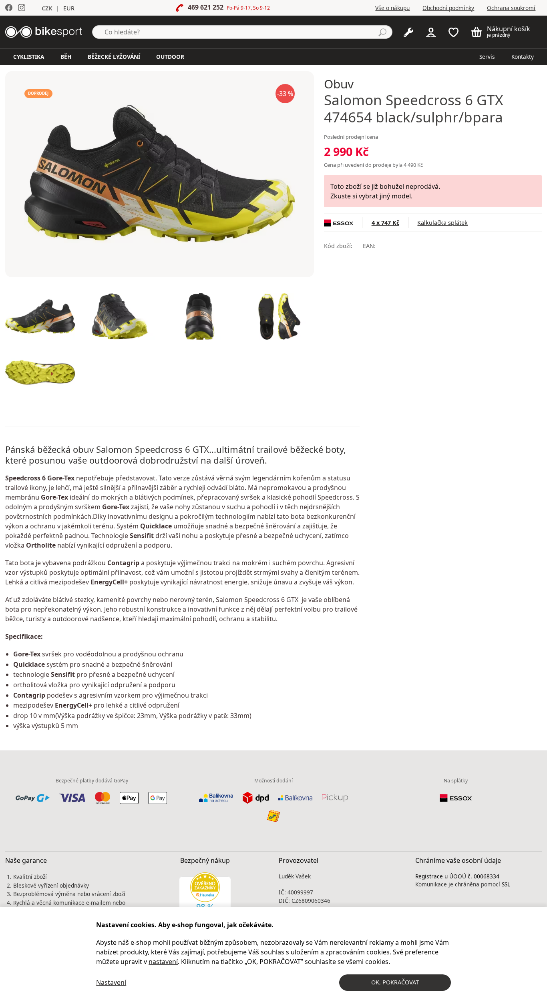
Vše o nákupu (392, 8)
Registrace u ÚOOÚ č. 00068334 (457, 876)
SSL (506, 884)
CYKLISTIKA (28, 56)
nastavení (163, 961)
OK (395, 982)
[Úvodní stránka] (43, 31)
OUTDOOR (170, 56)
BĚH (65, 56)
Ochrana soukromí (511, 8)
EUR (68, 8)
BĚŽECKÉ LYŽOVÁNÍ (114, 56)
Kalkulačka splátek (442, 222)
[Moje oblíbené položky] (453, 31)
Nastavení (111, 982)
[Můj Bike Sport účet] (431, 31)
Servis (487, 56)
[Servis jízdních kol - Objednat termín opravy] (408, 31)
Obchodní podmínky (448, 8)
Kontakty (522, 56)
